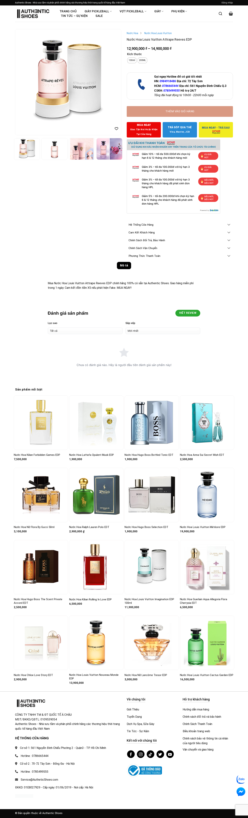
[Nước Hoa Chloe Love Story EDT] (41, 643)
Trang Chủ (68, 11)
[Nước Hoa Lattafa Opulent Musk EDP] (96, 422)
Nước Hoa (132, 33)
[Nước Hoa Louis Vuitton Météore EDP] (207, 495)
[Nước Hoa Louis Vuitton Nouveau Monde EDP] (96, 643)
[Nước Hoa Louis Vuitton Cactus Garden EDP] (207, 643)
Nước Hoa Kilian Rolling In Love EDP (90, 599)
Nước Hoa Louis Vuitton (158, 33)
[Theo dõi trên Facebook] (131, 754)
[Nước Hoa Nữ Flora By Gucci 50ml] (41, 495)
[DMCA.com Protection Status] (24, 796)
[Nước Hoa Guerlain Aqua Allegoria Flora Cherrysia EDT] (207, 567)
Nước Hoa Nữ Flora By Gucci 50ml (34, 527)
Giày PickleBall (97, 11)
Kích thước (134, 54)
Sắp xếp (130, 322)
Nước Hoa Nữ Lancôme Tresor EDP (146, 675)
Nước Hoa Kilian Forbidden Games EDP (37, 455)
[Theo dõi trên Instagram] (141, 754)
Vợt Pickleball (132, 11)
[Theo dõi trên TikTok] (150, 754)
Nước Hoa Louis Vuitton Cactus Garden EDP (206, 675)
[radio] (131, 60)
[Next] (114, 82)
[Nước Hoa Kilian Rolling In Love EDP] (96, 567)
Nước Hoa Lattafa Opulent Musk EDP (91, 455)
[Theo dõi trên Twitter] (160, 754)
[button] (227, 2)
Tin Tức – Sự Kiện (74, 16)
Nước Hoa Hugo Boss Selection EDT (146, 527)
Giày (157, 11)
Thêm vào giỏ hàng (179, 111)
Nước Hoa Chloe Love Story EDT (33, 675)
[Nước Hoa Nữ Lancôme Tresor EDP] (151, 643)
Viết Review (187, 313)
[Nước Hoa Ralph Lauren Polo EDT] (96, 495)
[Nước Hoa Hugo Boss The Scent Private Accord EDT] (41, 567)
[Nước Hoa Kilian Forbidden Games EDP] (41, 422)
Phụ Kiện (178, 11)
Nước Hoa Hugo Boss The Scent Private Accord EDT (38, 601)
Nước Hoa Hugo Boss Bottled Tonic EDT (149, 455)
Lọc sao (52, 322)
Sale (99, 16)
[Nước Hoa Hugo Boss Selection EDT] (151, 495)
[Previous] (22, 82)
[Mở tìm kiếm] (220, 14)
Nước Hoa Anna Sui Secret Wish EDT (202, 455)
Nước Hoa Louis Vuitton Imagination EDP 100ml (149, 601)
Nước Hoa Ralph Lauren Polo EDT (89, 527)
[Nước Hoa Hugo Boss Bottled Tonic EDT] (151, 422)
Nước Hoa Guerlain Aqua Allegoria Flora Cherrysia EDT (203, 601)
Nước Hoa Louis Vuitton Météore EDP (202, 527)
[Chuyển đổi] (229, 225)
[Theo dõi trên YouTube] (170, 754)
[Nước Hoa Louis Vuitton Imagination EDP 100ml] (151, 567)
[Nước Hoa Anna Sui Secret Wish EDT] (207, 422)
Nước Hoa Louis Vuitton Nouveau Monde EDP (94, 676)
